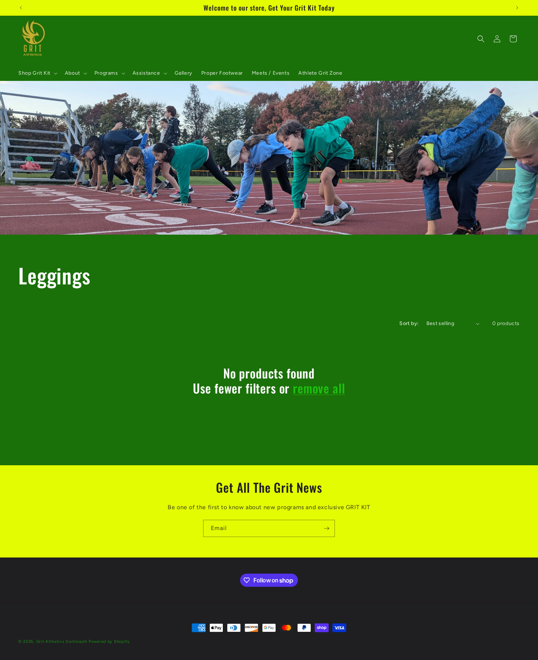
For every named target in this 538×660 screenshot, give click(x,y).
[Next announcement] (517, 8)
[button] (37, 73)
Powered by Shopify (109, 641)
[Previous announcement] (21, 8)
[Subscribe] (326, 528)
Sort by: (409, 323)
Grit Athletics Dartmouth (61, 641)
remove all (319, 388)
